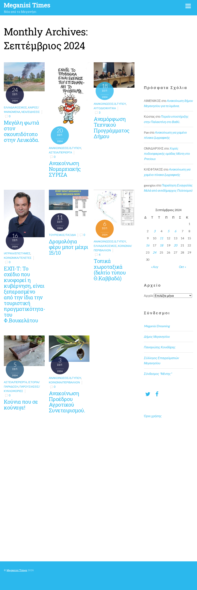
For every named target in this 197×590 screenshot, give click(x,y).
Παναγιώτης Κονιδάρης (159, 347)
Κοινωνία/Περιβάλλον (64, 382)
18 (161, 245)
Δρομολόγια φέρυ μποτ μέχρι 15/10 (68, 247)
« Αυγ (154, 267)
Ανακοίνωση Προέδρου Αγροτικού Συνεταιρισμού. (67, 402)
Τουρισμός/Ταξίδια (62, 234)
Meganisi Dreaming (157, 326)
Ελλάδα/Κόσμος (15, 107)
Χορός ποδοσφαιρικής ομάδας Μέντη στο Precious (167, 153)
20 (175, 245)
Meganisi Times (17, 570)
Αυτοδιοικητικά (105, 108)
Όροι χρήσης (153, 416)
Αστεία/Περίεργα (60, 152)
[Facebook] (157, 394)
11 (161, 238)
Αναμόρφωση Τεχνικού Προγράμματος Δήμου (111, 127)
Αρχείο (148, 295)
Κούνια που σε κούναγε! (21, 404)
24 (154, 252)
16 (147, 245)
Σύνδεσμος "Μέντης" (158, 373)
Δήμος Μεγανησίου (157, 336)
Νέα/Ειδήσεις (30, 111)
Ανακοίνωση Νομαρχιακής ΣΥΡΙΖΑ (65, 169)
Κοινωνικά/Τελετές (18, 257)
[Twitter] (148, 394)
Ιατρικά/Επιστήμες (17, 253)
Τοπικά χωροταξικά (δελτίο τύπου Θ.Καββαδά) (110, 269)
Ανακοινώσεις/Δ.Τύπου (65, 148)
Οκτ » (182, 267)
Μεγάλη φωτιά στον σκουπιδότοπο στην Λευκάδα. (21, 131)
